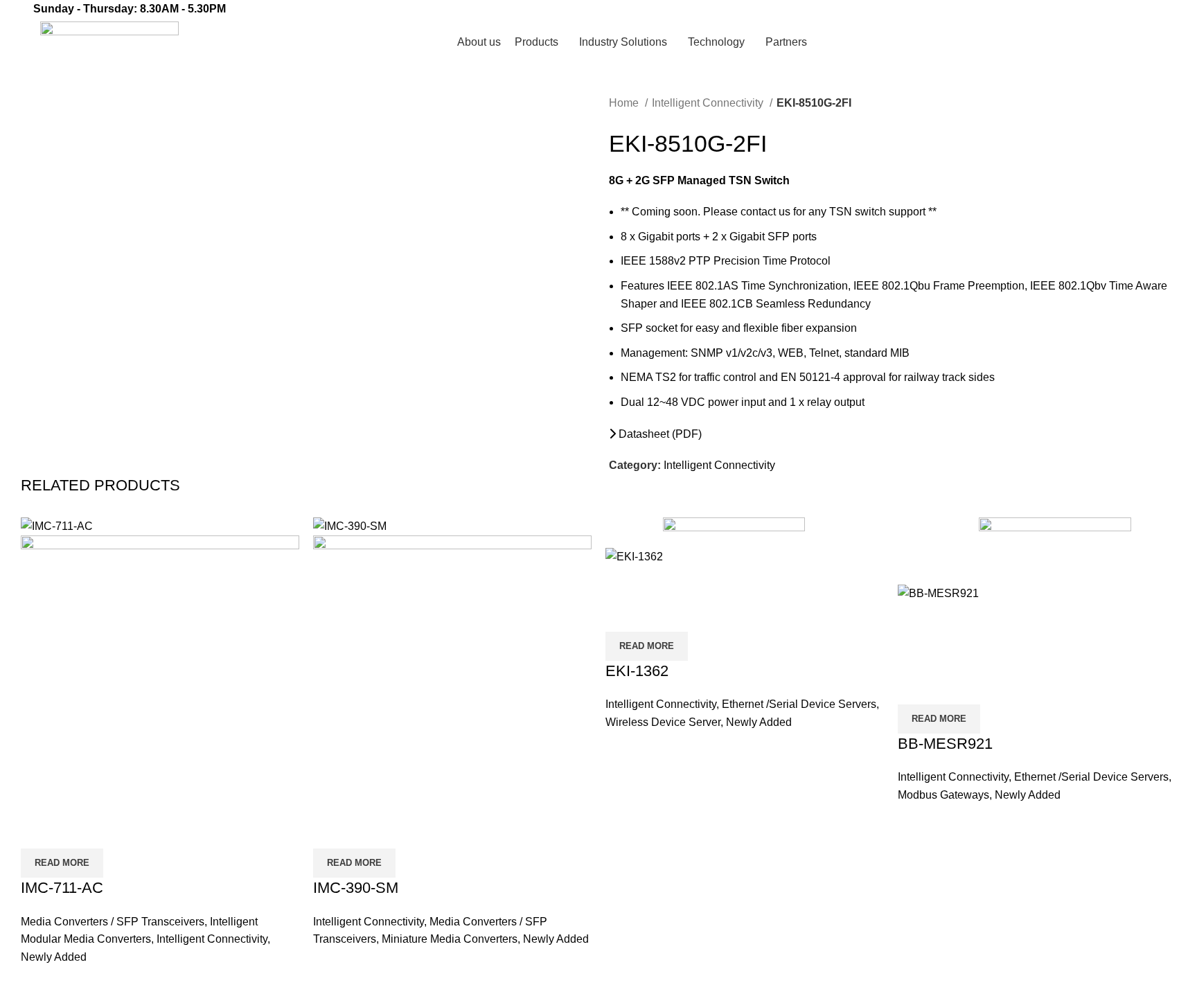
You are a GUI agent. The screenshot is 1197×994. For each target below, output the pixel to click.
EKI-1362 (636, 671)
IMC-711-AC (62, 887)
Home (625, 103)
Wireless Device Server (662, 722)
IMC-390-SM (355, 887)
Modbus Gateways (943, 795)
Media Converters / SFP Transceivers (112, 922)
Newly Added (54, 957)
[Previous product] (616, 122)
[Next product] (643, 122)
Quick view (38, 831)
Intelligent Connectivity (709, 103)
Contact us (1121, 42)
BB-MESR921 (945, 743)
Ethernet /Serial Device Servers (799, 704)
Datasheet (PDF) (659, 434)
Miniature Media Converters (449, 939)
